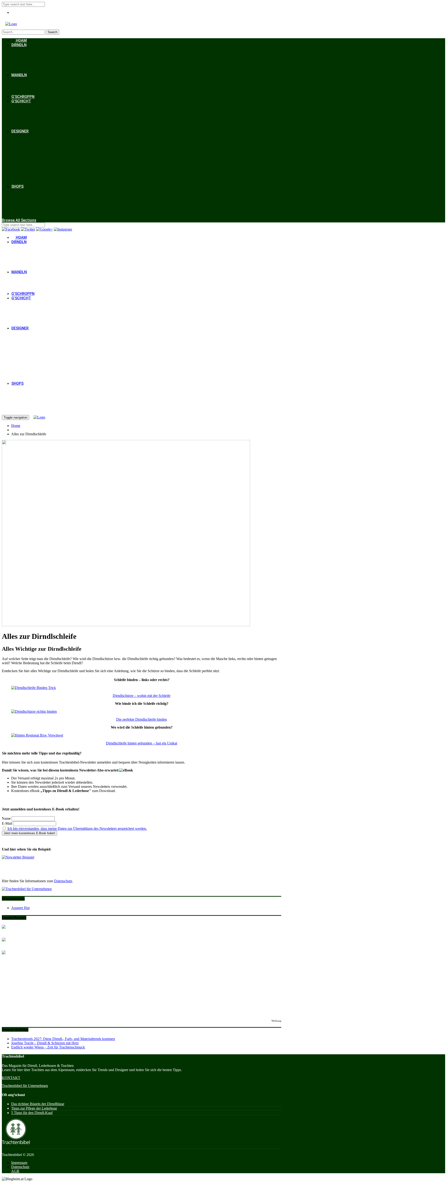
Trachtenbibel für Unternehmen (25, 1086)
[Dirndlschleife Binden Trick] (33, 688)
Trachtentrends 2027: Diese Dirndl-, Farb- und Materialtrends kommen (63, 1039)
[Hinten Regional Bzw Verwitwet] (37, 735)
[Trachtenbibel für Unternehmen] (27, 889)
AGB (15, 1171)
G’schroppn (22, 96)
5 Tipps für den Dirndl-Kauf (32, 1113)
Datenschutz (63, 881)
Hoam (21, 40)
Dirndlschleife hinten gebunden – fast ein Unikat (141, 743)
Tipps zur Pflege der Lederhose (34, 1108)
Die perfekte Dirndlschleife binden (141, 719)
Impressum (19, 1163)
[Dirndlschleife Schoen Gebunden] (34, 711)
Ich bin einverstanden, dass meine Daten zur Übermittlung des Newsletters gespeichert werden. (77, 828)
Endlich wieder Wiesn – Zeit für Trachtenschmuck (48, 1047)
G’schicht (21, 101)
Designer (20, 131)
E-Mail (7, 823)
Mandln (19, 75)
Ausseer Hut (20, 908)
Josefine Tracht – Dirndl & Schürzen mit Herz (45, 1043)
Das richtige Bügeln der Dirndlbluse (37, 1104)
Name (6, 818)
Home (15, 426)
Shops (17, 186)
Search (52, 32)
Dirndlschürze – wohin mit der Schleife (141, 696)
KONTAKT (11, 1078)
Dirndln (19, 45)
